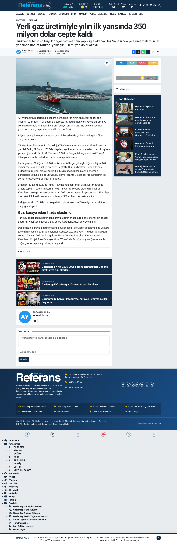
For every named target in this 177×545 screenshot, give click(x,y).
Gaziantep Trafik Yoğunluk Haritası (143, 406)
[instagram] (78, 434)
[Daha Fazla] (148, 52)
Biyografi (14, 490)
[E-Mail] (35, 321)
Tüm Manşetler (63, 411)
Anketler (13, 493)
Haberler (20, 20)
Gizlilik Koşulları (23, 421)
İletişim (12, 499)
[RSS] (152, 384)
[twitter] (53, 434)
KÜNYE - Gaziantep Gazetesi (28, 424)
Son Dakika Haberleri (101, 411)
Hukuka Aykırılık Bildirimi (61, 421)
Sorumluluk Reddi (49, 424)
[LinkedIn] (137, 384)
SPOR (74, 14)
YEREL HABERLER (98, 14)
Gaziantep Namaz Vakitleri (104, 406)
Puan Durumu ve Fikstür (32, 411)
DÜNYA (52, 14)
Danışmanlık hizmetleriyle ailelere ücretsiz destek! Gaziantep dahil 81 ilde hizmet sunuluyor (124, 539)
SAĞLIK (83, 14)
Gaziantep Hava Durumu (68, 406)
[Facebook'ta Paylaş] (134, 52)
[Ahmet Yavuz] (25, 317)
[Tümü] (157, 89)
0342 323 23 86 (75, 382)
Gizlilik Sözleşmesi (40, 421)
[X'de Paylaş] (138, 52)
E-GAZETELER (136, 14)
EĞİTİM (17, 467)
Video (12, 477)
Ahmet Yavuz (40, 315)
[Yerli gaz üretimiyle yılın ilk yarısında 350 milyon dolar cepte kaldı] (64, 86)
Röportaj (13, 486)
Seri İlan (13, 483)
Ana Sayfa (14, 440)
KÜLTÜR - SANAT (22, 470)
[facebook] (27, 434)
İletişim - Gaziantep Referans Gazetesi (89, 421)
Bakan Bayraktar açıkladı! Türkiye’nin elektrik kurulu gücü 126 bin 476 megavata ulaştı (65, 539)
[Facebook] (123, 384)
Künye (12, 496)
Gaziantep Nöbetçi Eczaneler (34, 406)
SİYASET (42, 14)
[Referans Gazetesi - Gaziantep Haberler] (34, 5)
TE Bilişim (156, 424)
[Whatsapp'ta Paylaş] (143, 52)
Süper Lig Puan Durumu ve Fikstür (30, 519)
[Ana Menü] (159, 14)
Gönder (24, 359)
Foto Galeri (14, 473)
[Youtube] (142, 384)
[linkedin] (154, 434)
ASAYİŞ (20, 14)
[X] (128, 384)
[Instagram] (132, 384)
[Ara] (159, 5)
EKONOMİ (64, 14)
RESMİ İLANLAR (118, 14)
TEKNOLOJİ (19, 460)
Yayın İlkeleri (64, 424)
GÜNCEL (30, 14)
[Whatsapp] (147, 384)
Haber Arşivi (133, 411)
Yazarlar (13, 480)
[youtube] (103, 434)
